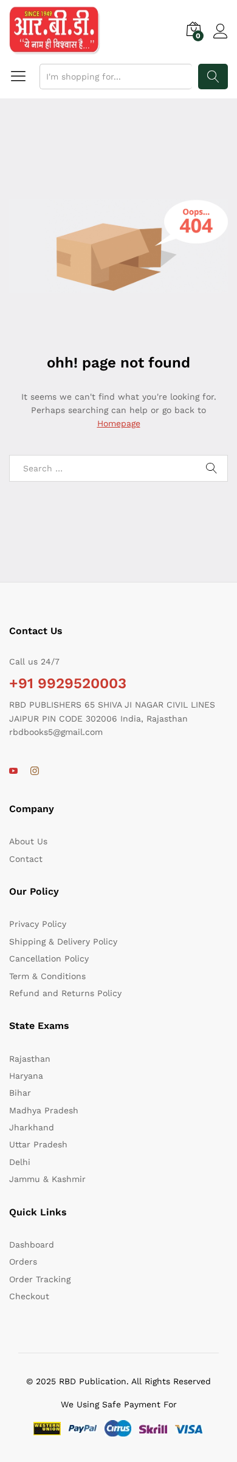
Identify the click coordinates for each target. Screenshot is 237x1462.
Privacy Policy (37, 924)
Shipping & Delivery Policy (63, 941)
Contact (26, 859)
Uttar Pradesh (38, 1144)
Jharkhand (31, 1127)
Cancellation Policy (49, 958)
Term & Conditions (47, 976)
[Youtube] (13, 771)
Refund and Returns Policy (65, 993)
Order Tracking (39, 1279)
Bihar (20, 1093)
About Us (28, 841)
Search (213, 76)
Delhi (19, 1162)
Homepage (118, 423)
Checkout (29, 1296)
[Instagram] (35, 771)
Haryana (26, 1076)
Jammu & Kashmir (47, 1179)
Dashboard (31, 1244)
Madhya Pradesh (43, 1110)
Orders (23, 1261)
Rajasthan (29, 1059)
